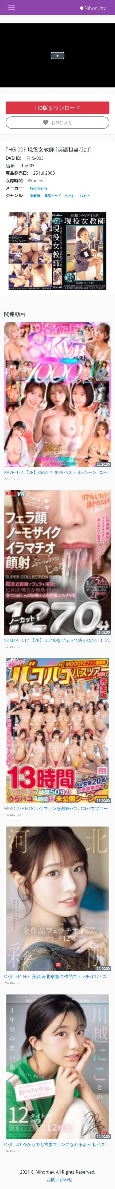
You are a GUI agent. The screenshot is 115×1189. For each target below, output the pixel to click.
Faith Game (38, 188)
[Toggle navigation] (11, 7)
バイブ (84, 195)
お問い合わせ (59, 1179)
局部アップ (52, 195)
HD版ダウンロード (57, 107)
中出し (70, 195)
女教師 (35, 195)
